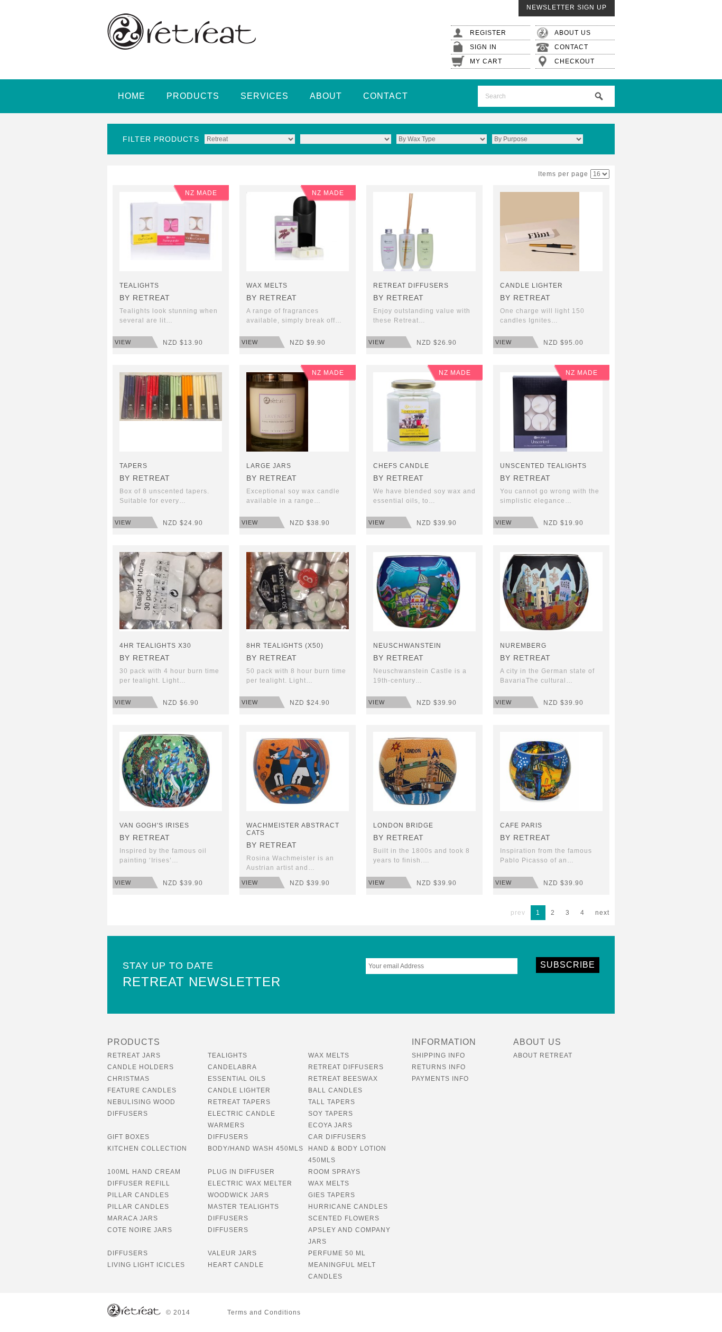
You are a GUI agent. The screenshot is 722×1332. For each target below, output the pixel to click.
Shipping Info (438, 1055)
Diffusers (228, 1137)
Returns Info (439, 1067)
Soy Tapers (330, 1113)
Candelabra (232, 1067)
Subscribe (567, 964)
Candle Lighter (239, 1090)
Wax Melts (328, 1055)
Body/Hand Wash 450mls (255, 1148)
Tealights (227, 1055)
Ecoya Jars (330, 1125)
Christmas (128, 1078)
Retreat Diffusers (346, 1067)
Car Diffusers (337, 1137)
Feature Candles (142, 1090)
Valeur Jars (232, 1253)
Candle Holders (140, 1067)
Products (192, 95)
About (326, 95)
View (123, 342)
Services (264, 95)
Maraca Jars (132, 1218)
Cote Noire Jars (139, 1230)
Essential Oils (237, 1078)
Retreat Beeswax (343, 1078)
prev (518, 912)
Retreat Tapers (239, 1102)
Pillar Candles (138, 1195)
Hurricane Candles (348, 1206)
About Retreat (542, 1055)
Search (599, 96)
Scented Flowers (343, 1218)
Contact (385, 95)
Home (131, 95)
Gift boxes (128, 1137)
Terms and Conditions (264, 1312)
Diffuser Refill (138, 1183)
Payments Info (440, 1078)
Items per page (563, 174)
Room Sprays (334, 1171)
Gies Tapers (331, 1195)
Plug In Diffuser (241, 1171)
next (602, 912)
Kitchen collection (147, 1148)
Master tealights (243, 1206)
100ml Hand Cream (144, 1171)
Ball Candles (335, 1090)
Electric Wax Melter (250, 1183)
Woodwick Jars (238, 1195)
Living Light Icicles (146, 1265)
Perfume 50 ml (337, 1253)
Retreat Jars (134, 1055)
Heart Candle (236, 1265)
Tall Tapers (331, 1102)
